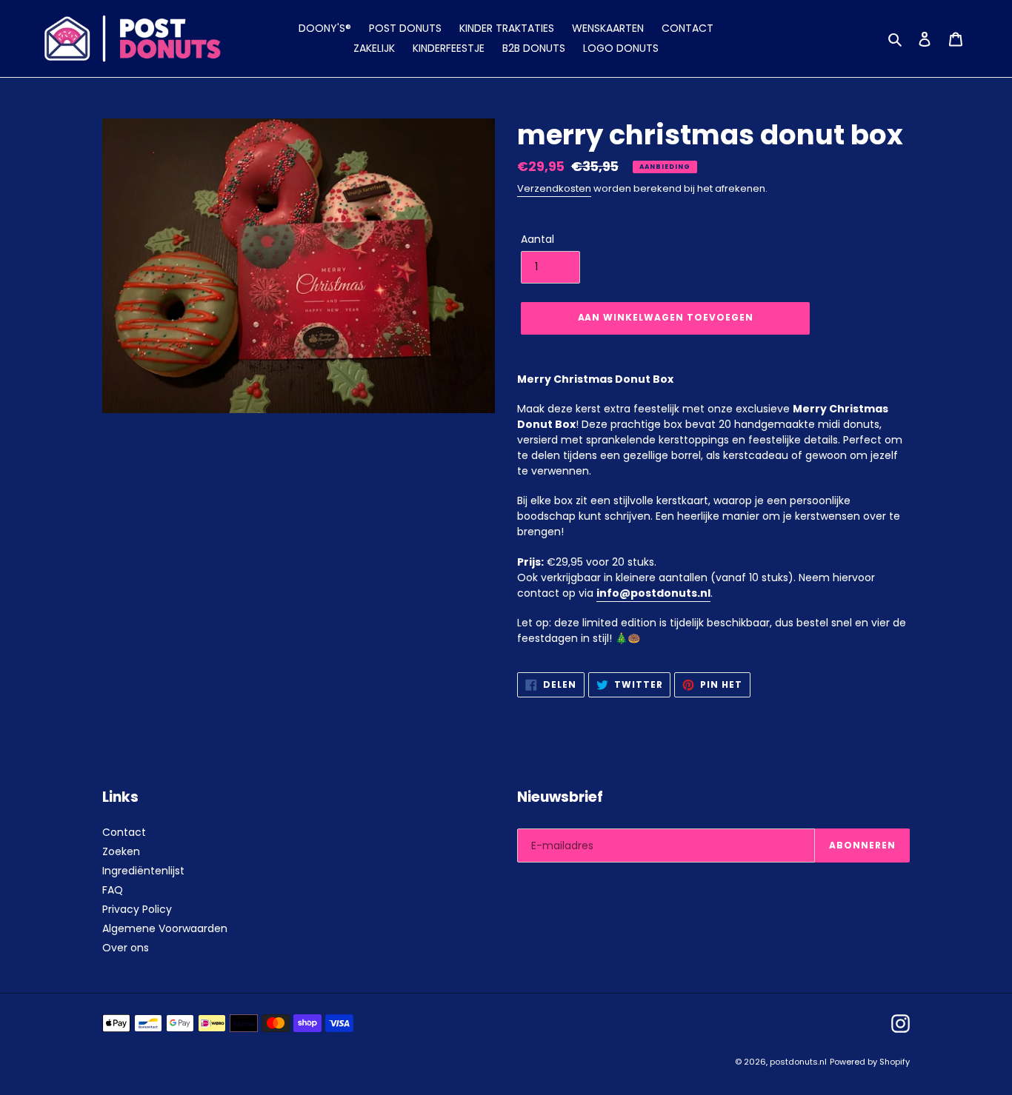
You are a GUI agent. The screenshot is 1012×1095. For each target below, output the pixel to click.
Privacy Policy (137, 909)
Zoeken (121, 851)
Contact (124, 832)
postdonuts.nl (798, 1062)
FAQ (112, 890)
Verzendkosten (554, 188)
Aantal (537, 239)
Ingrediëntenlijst (143, 870)
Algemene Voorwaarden (164, 928)
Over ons (125, 947)
